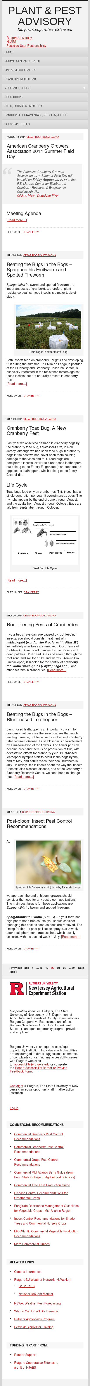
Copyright (16, 1085)
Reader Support (25, 1354)
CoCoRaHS (27, 1286)
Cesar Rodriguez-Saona (42, 136)
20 (52, 968)
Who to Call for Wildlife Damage (36, 1311)
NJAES (11, 41)
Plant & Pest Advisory (45, 16)
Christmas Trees (17, 124)
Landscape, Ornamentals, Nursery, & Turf (36, 115)
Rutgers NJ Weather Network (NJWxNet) (42, 1279)
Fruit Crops (13, 97)
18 (41, 968)
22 (64, 968)
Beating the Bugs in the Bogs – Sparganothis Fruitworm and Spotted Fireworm (39, 269)
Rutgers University (19, 37)
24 (73, 968)
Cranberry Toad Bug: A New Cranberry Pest (36, 430)
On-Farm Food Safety (20, 70)
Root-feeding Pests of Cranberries (42, 624)
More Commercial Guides (32, 1244)
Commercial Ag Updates (22, 61)
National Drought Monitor (36, 1294)
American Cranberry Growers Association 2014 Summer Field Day (40, 150)
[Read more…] (17, 220)
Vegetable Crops (16, 88)
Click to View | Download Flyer (38, 195)
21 (58, 968)
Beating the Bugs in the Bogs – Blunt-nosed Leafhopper (39, 716)
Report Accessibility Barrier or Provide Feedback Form (38, 1069)
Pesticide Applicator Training (33, 1327)
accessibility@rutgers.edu (32, 1064)
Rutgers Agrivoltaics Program (34, 1319)
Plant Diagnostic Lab (20, 79)
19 (46, 968)
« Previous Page (19, 968)
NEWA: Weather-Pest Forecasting (37, 1303)
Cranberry (31, 232)
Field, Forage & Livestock (23, 106)
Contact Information (28, 1271)
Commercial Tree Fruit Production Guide (42, 1185)
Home (9, 52)
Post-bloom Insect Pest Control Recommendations (39, 823)
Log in (14, 1108)
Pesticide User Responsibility (26, 45)
